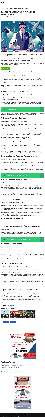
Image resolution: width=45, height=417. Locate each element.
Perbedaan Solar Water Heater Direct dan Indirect (10, 367)
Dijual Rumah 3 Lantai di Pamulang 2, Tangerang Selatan (12, 365)
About (13, 416)
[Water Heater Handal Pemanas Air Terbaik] (3, 2)
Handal (4, 16)
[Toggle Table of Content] (7, 68)
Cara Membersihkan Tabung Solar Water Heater (10, 369)
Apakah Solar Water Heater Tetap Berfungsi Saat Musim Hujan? (13, 371)
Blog (5, 8)
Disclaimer (9, 416)
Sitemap (17, 416)
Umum (8, 8)
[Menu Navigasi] (43, 2)
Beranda (2, 8)
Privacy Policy (3, 416)
